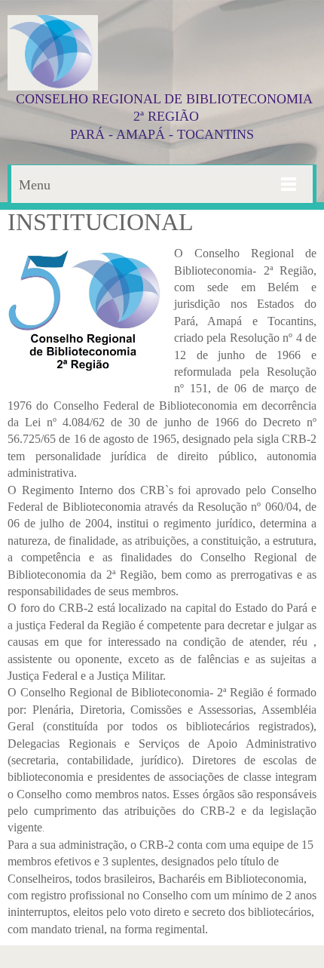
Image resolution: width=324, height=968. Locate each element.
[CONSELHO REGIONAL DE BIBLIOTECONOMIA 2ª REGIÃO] (53, 53)
